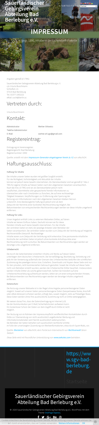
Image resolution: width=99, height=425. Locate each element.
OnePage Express (52, 412)
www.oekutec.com (62, 337)
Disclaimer (18, 330)
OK (83, 423)
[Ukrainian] (92, 3)
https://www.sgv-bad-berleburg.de (78, 362)
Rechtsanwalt (74, 330)
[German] (83, 3)
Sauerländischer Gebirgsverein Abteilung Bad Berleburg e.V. (24, 11)
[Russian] (88, 3)
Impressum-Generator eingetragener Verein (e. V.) (50, 157)
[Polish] (86, 3)
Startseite (66, 5)
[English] (81, 3)
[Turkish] (90, 3)
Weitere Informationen (69, 423)
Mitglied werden (81, 16)
